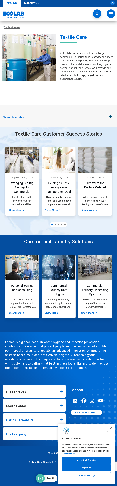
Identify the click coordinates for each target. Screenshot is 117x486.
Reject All (86, 468)
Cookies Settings (86, 475)
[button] (97, 13)
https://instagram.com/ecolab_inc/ (92, 401)
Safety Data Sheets (40, 462)
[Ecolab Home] (12, 14)
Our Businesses (12, 27)
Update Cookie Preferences (86, 413)
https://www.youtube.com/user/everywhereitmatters (101, 401)
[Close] (110, 428)
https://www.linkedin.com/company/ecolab (75, 401)
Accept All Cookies (86, 460)
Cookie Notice (69, 454)
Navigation (13, 117)
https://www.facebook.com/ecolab (84, 401)
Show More (14, 210)
